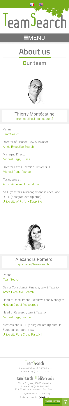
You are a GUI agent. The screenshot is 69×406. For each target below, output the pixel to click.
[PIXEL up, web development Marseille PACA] (44, 397)
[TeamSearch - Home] (34, 27)
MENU (36, 37)
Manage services (52, 401)
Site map (46, 393)
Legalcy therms (30, 393)
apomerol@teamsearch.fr (34, 264)
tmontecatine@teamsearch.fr (34, 118)
